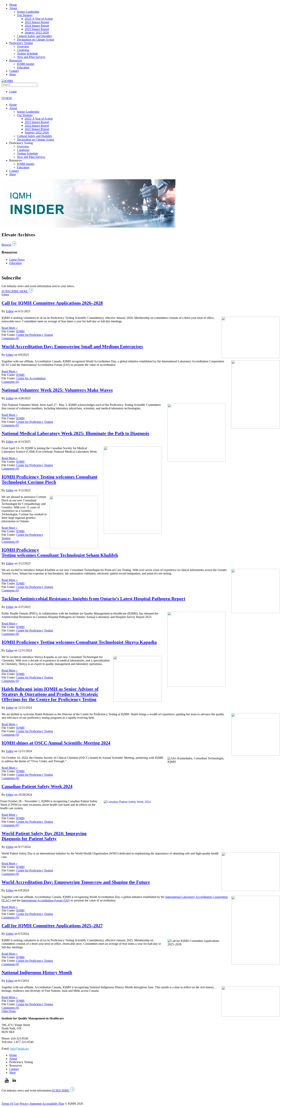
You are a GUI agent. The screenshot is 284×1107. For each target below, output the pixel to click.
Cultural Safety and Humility (34, 36)
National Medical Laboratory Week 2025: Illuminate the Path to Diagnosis (75, 433)
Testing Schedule (27, 53)
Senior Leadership (28, 11)
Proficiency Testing (21, 43)
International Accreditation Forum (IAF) (45, 900)
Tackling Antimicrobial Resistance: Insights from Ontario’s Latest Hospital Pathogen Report (93, 598)
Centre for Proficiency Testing (34, 334)
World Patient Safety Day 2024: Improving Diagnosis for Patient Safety (44, 836)
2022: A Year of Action (39, 18)
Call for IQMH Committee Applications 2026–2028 (52, 303)
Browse (7, 244)
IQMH (20, 331)
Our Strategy (25, 15)
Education (23, 67)
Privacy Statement (31, 1103)
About (13, 8)
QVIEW (7, 98)
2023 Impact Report (37, 22)
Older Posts (9, 1011)
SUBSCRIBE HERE (15, 291)
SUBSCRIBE (61, 1090)
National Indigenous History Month (37, 972)
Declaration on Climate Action (35, 39)
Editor (10, 311)
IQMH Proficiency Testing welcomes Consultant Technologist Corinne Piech (49, 479)
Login (13, 91)
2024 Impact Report (37, 25)
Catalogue (23, 50)
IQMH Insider (25, 64)
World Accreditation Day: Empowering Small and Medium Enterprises (72, 346)
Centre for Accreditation (31, 378)
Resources (15, 60)
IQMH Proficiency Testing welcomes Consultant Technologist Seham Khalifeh (60, 552)
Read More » (10, 327)
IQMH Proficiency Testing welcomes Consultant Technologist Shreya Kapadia (79, 642)
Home (13, 4)
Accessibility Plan (53, 1103)
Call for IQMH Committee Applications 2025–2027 (52, 925)
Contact (14, 71)
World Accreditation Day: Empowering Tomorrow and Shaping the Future (76, 882)
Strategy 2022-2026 (37, 32)
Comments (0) (10, 338)
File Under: (8, 331)
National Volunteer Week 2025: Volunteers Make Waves (57, 390)
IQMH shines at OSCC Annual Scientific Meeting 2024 (56, 742)
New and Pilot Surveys (31, 57)
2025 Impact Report (37, 29)
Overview (23, 46)
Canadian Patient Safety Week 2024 (37, 786)
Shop (12, 74)
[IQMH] (7, 81)
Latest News (17, 259)
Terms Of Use (10, 1103)
